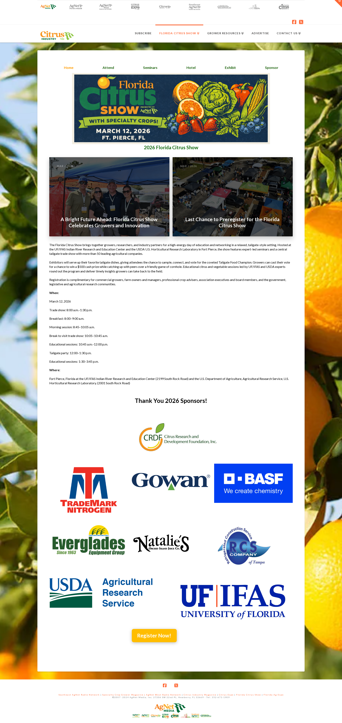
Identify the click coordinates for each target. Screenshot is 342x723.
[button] (338, 4)
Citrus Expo (226, 695)
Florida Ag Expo (274, 695)
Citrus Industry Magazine (200, 695)
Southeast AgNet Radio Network (79, 695)
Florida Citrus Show (248, 695)
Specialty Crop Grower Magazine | (124, 695)
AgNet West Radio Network (163, 695)
